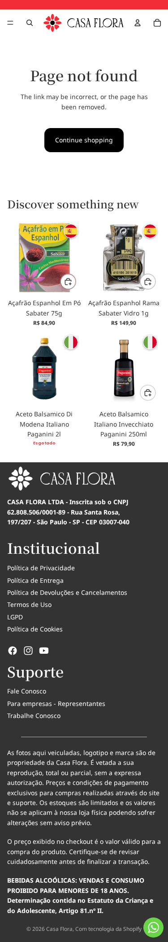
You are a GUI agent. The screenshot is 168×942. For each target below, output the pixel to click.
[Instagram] (28, 650)
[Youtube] (44, 650)
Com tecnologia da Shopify (108, 929)
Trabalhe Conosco (33, 715)
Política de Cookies (35, 629)
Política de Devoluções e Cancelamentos (67, 592)
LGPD (15, 617)
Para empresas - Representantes (56, 703)
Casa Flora (59, 929)
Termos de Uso (29, 604)
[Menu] (10, 22)
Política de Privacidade (41, 568)
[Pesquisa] (29, 23)
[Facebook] (12, 650)
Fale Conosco (26, 691)
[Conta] (137, 23)
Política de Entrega (35, 580)
